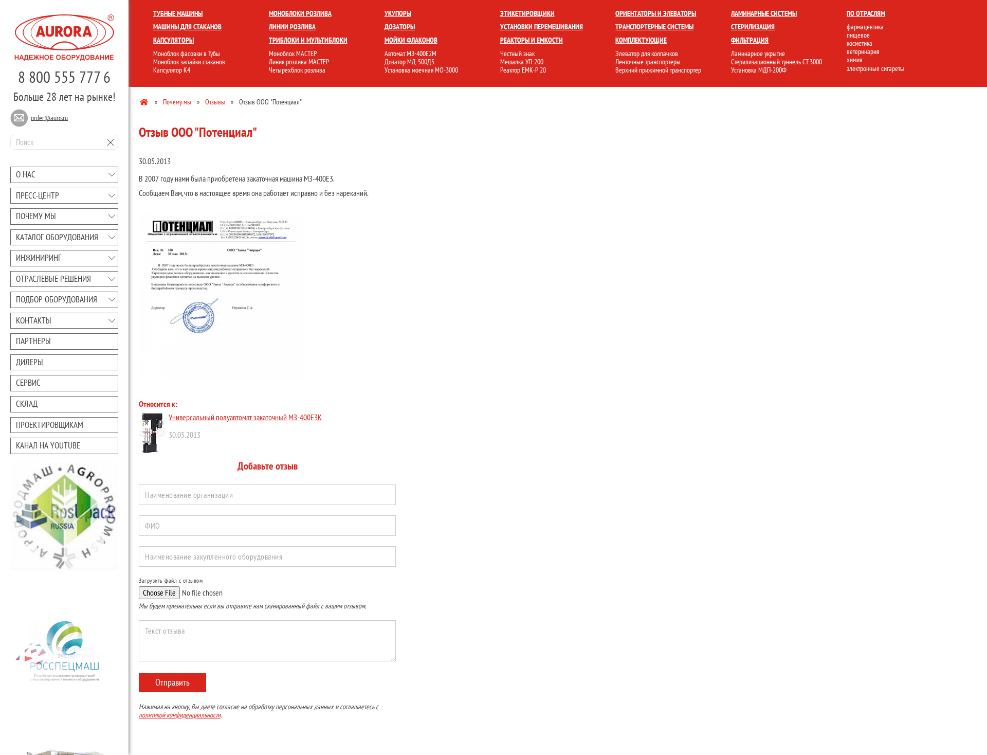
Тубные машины (178, 13)
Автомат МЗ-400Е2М (410, 53)
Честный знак (517, 53)
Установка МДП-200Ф (759, 70)
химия (854, 59)
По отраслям (866, 13)
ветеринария (863, 51)
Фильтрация (750, 40)
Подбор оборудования (56, 299)
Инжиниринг (38, 257)
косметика (859, 43)
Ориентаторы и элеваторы (655, 13)
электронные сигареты (875, 68)
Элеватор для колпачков (646, 53)
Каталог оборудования (57, 237)
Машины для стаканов (187, 26)
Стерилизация (753, 26)
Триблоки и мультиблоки (308, 40)
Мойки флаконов (411, 40)
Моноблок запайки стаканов (189, 61)
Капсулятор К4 (171, 70)
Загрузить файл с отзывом (171, 580)
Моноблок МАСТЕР (293, 53)
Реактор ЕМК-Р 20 (523, 70)
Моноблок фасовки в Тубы (186, 53)
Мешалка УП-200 (521, 61)
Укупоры (398, 13)
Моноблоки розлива (300, 13)
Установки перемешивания (541, 26)
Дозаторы (400, 26)
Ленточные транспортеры (648, 61)
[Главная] (145, 101)
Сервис (28, 382)
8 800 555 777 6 (64, 76)
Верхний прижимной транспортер (658, 70)
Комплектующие (641, 40)
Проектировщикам (49, 424)
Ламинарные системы (764, 13)
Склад (27, 403)
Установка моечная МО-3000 (421, 70)
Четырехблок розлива (297, 70)
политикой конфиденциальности (180, 715)
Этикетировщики (527, 13)
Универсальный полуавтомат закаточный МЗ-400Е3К (245, 417)
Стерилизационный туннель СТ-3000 (776, 61)
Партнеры (33, 341)
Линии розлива (292, 26)
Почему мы (36, 216)
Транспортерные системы (654, 26)
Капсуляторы (173, 40)
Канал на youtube (48, 445)
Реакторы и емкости (531, 40)
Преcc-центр (37, 195)
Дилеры (29, 362)
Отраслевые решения (53, 278)
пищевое (858, 35)
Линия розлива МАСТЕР (299, 61)
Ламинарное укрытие (758, 53)
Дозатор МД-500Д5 (409, 61)
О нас (25, 174)
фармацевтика (865, 26)
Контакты (33, 320)
